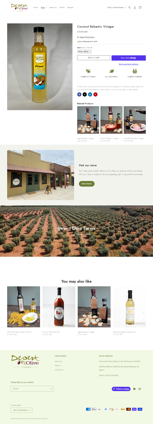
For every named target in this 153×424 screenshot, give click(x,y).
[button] (43, 7)
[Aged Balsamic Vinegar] (88, 121)
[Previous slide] (80, 126)
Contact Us (59, 370)
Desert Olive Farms (87, 37)
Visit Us (57, 365)
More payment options (128, 64)
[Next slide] (143, 126)
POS (29, 418)
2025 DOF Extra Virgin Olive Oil (19, 332)
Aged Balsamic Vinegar (85, 138)
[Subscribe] (51, 389)
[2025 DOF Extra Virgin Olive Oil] (23, 308)
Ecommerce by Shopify (40, 418)
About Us (58, 361)
